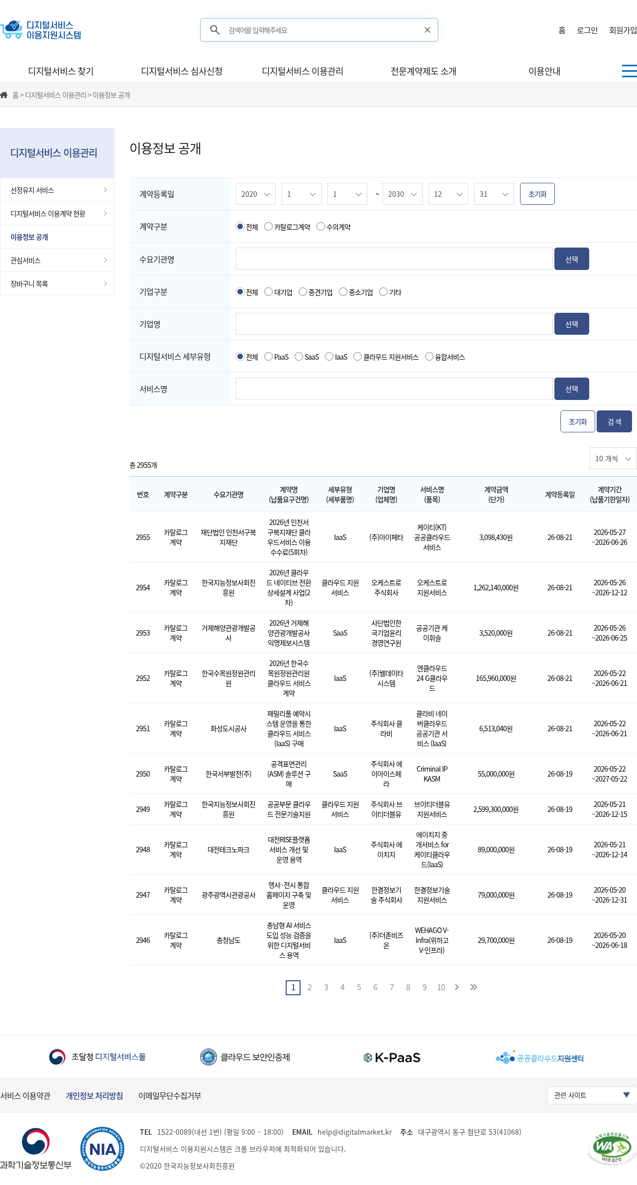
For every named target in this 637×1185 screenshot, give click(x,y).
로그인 (587, 30)
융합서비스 (450, 357)
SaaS (311, 357)
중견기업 (320, 292)
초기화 (537, 194)
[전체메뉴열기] (629, 71)
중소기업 (361, 292)
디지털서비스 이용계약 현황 (47, 213)
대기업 (283, 292)
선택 (571, 259)
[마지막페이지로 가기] (473, 987)
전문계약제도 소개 (423, 71)
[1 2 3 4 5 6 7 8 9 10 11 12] (302, 193)
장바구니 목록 (29, 283)
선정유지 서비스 (32, 190)
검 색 (614, 421)
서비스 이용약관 (25, 1095)
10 (441, 987)
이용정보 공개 (29, 237)
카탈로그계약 (292, 227)
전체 (252, 227)
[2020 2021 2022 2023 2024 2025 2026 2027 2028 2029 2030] (256, 193)
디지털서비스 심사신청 (181, 71)
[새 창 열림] (97, 1057)
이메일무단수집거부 (169, 1095)
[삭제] (427, 30)
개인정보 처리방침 (94, 1095)
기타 (395, 292)
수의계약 (338, 227)
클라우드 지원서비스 (391, 357)
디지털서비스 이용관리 (302, 71)
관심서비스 (25, 260)
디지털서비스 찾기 (61, 71)
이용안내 (544, 71)
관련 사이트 (570, 1095)
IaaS (341, 357)
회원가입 (623, 30)
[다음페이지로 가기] (457, 987)
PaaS (281, 357)
